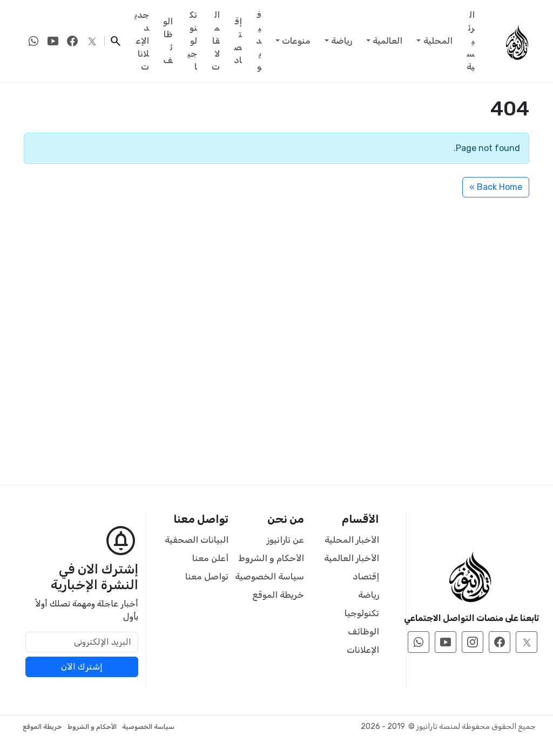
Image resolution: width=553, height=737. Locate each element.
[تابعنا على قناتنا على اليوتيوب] (53, 41)
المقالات (216, 41)
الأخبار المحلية (352, 540)
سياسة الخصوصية (269, 576)
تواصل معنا (206, 576)
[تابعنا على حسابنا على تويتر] (92, 41)
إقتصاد (238, 40)
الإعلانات (363, 650)
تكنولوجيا (192, 41)
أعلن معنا (210, 558)
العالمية (387, 41)
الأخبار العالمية (351, 558)
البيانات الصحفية (196, 540)
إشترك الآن (82, 666)
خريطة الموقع (278, 595)
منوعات (296, 41)
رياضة (341, 41)
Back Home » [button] (495, 187)
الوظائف (168, 40)
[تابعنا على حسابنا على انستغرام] (472, 642)
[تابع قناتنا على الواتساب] (33, 41)
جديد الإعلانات (141, 41)
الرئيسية (471, 41)
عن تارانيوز (285, 540)
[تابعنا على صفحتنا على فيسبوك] (72, 41)
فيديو (258, 41)
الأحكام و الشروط (271, 558)
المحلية (438, 41)
